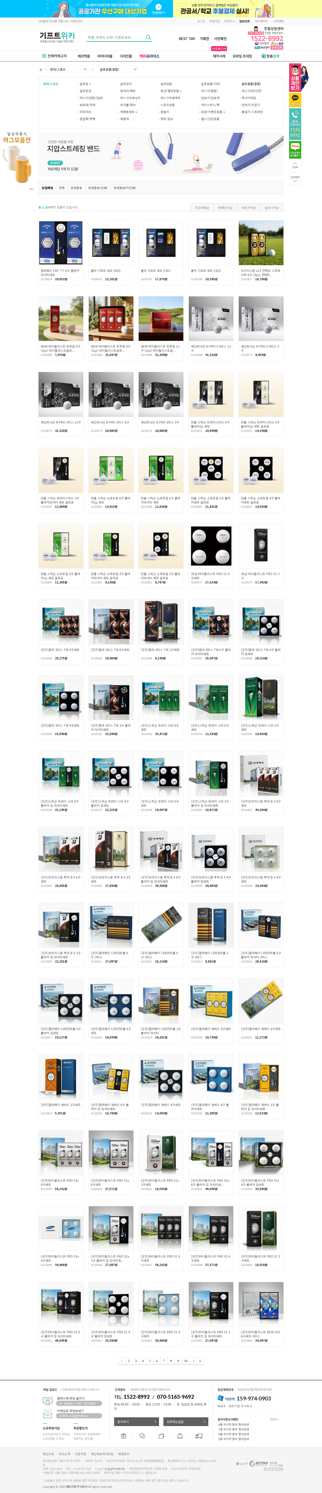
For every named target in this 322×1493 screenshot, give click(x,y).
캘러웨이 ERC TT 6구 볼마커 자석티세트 (60, 272)
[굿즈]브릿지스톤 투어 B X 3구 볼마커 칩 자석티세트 (61, 955)
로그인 (201, 21)
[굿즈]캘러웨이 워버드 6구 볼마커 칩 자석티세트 (110, 1107)
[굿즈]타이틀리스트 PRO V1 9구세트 (160, 1258)
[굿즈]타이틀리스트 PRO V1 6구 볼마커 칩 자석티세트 (60, 1334)
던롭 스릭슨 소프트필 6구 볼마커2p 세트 (110, 500)
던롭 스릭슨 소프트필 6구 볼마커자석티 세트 (160, 500)
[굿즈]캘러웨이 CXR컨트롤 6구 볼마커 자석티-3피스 (261, 955)
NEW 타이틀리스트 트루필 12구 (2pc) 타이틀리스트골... (160, 348)
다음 (193, 1361)
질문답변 (244, 21)
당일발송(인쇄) (98, 188)
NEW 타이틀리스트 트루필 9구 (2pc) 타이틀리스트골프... (111, 348)
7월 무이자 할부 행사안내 (233, 1429)
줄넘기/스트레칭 (252, 112)
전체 (62, 188)
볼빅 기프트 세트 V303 (206, 270)
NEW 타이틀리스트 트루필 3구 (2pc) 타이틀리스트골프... (60, 348)
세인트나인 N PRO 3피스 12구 (61, 422)
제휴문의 (123, 1454)
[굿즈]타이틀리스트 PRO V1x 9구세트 (60, 1182)
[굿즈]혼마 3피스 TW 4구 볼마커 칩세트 (261, 652)
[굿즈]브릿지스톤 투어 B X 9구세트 (261, 803)
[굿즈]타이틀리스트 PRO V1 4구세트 (160, 1334)
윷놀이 (165, 112)
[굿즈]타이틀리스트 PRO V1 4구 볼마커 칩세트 (110, 1334)
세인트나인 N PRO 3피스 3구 (160, 422)
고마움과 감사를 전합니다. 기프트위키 (60, 21)
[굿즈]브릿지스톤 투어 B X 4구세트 (261, 879)
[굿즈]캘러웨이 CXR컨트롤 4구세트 (111, 1031)
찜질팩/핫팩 (87, 119)
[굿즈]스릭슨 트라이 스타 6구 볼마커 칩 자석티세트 (60, 803)
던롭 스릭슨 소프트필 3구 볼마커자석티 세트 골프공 (110, 576)
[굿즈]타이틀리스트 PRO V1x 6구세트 (110, 1182)
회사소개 (64, 1454)
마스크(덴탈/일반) (91, 98)
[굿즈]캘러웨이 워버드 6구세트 (261, 1029)
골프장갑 (85, 91)
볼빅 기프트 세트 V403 (105, 270)
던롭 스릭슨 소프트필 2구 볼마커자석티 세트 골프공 (160, 576)
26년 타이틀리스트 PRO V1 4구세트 (210, 576)
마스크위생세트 (170, 98)
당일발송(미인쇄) (125, 188)
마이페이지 (261, 21)
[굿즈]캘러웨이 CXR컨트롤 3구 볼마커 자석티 (161, 1031)
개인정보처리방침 (102, 1454)
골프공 (84, 84)
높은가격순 (272, 207)
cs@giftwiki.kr (114, 1469)
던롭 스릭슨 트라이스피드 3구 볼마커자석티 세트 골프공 (60, 500)
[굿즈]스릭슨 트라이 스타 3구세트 (260, 727)
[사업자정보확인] (154, 1461)
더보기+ (274, 1419)
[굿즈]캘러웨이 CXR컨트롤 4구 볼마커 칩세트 (61, 1031)
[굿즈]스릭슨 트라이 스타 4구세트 (160, 803)
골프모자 (126, 84)
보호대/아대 (87, 105)
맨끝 (200, 1361)
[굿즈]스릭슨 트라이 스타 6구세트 (210, 727)
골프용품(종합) (251, 84)
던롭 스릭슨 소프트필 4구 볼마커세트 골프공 (260, 500)
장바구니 (229, 21)
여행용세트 (127, 112)
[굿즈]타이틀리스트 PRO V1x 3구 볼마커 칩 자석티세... (110, 1258)
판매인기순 (225, 207)
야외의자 (85, 112)
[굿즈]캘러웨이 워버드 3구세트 (61, 1105)
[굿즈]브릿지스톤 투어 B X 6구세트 (61, 879)
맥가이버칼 (249, 98)
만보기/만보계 (210, 98)
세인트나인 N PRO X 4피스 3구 (260, 348)
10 (185, 1361)
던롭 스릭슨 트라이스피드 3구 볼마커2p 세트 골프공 (260, 424)
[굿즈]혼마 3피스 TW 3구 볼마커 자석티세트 (111, 727)
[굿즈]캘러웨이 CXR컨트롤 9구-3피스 (109, 955)
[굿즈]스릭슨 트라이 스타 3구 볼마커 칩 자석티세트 (210, 803)
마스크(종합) (209, 91)
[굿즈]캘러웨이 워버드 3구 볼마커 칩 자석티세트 (260, 1107)
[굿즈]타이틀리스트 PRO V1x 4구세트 (60, 1258)
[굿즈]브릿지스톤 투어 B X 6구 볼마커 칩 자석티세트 (161, 879)
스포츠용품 (168, 105)
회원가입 (214, 21)
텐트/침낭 (167, 119)
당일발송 (76, 188)
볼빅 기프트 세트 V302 (155, 270)
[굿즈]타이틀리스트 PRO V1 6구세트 (210, 1258)
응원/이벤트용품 (212, 112)
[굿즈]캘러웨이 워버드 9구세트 (211, 1029)
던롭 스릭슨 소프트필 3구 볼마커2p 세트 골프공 (60, 576)
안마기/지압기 (251, 105)
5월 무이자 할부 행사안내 (233, 1439)
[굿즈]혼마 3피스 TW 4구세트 (60, 725)
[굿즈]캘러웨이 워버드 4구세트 (161, 1105)
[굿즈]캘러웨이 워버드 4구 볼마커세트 (210, 1107)
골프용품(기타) (210, 84)
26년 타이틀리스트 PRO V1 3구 (260, 576)
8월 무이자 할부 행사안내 (233, 1424)
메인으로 (48, 1454)
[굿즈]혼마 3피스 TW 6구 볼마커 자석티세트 (211, 652)
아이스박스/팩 (210, 105)
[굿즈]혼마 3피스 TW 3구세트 (160, 650)
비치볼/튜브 (128, 105)
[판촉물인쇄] (219, 55)
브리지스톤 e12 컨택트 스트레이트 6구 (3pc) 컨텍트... (260, 272)
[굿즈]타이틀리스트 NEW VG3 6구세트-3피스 (260, 1334)
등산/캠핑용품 (170, 91)
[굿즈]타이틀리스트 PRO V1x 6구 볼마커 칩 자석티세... (210, 1182)
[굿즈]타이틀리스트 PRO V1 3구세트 (260, 1258)
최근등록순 (202, 207)
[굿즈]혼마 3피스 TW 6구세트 (110, 650)
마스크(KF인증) (252, 91)
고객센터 (278, 21)
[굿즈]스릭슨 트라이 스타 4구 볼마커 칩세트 (110, 803)
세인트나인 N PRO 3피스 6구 (110, 422)
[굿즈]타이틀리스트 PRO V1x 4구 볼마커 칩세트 (260, 1182)
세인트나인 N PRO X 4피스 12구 (211, 348)
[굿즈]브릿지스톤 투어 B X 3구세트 (111, 879)
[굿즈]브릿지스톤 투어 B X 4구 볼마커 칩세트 (211, 879)
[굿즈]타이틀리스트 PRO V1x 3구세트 (160, 1182)
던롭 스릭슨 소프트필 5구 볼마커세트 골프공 (210, 500)
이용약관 (80, 1454)
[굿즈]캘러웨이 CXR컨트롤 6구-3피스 (159, 955)
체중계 (124, 119)
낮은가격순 (249, 207)
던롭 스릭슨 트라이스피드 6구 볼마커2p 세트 (210, 424)
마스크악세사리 (130, 98)
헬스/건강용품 (210, 119)
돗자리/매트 (128, 91)
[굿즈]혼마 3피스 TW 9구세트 (60, 650)
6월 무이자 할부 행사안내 (233, 1434)
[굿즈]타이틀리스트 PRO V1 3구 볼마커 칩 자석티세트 (210, 1334)
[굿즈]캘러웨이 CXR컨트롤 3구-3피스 (209, 955)
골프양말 (166, 84)
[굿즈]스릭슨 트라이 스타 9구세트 (160, 727)
